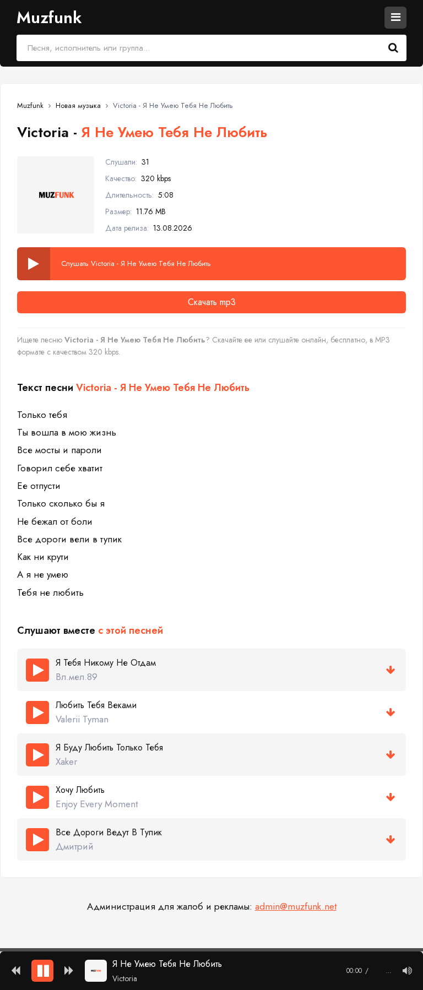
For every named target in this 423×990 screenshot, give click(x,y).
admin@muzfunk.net (296, 906)
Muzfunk (49, 17)
